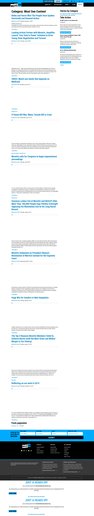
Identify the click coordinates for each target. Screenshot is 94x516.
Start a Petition (49, 1)
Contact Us (66, 1)
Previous (14, 426)
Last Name (39, 431)
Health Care (14, 111)
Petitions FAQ (53, 451)
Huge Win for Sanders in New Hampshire (30, 297)
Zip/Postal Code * (72, 431)
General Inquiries (40, 447)
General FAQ (53, 447)
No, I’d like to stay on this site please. (36, 496)
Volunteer (66, 449)
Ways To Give (67, 456)
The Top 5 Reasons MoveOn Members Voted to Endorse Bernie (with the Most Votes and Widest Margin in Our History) (33, 339)
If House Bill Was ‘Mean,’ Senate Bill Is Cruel (32, 114)
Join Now (58, 1)
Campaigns (66, 452)
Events (65, 451)
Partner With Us (40, 452)
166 (20, 426)
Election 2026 (67, 447)
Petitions (66, 454)
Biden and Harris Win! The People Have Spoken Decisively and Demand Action (33, 17)
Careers (38, 449)
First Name (23, 431)
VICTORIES (62, 13)
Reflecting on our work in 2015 (25, 383)
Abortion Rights (15, 153)
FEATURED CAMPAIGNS (71, 13)
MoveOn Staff (16, 21)
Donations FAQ (53, 449)
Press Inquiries (40, 451)
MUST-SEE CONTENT (70, 15)
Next (23, 426)
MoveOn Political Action (39, 477)
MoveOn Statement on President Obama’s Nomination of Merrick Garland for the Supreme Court (33, 256)
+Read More (14, 29)
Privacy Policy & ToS (55, 452)
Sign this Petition (65, 32)
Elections (14, 380)
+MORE (62, 65)
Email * (54, 431)
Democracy (14, 197)
